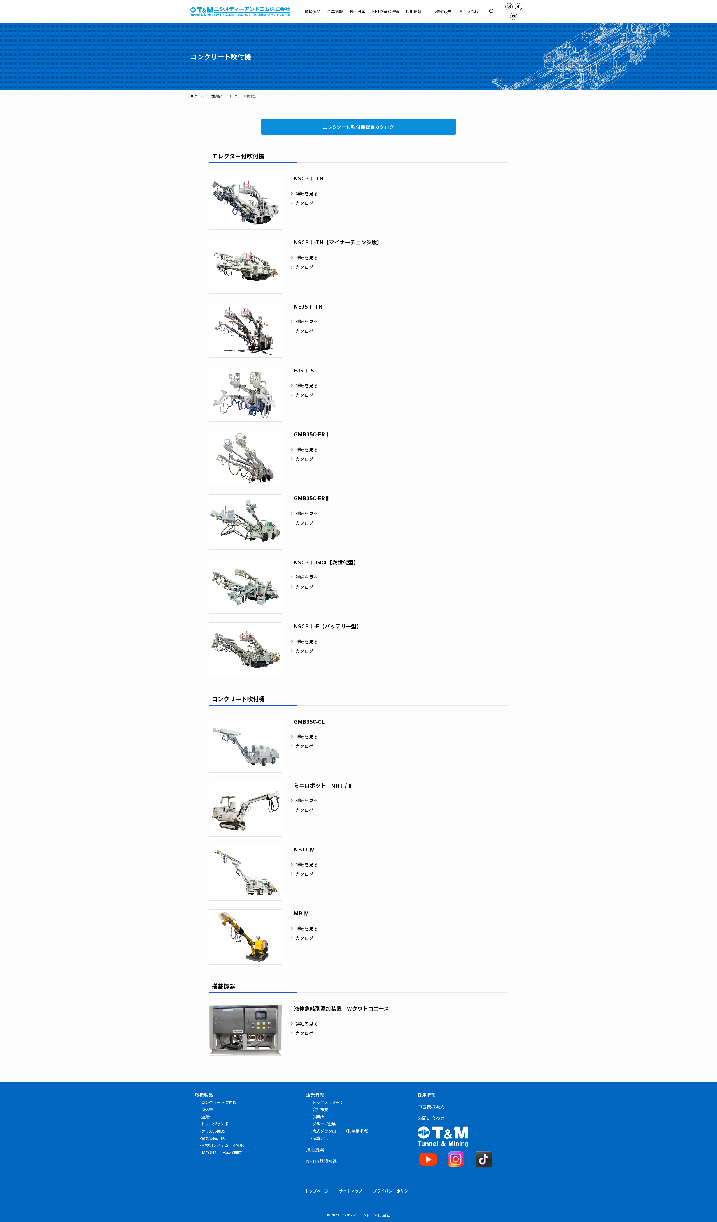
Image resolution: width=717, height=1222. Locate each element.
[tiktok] (518, 6)
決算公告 (320, 1138)
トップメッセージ (328, 1102)
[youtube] (513, 16)
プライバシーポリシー (392, 1191)
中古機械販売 (431, 1106)
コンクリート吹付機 (218, 1102)
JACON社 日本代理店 (221, 1152)
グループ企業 (324, 1123)
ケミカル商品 (213, 1131)
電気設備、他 (213, 1138)
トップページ (317, 1191)
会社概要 (320, 1109)
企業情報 (315, 1094)
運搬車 (207, 1116)
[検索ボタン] (491, 11)
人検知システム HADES (223, 1145)
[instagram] (509, 6)
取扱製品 (204, 1094)
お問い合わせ (431, 1118)
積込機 (207, 1109)
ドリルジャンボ (214, 1123)
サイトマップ (350, 1191)
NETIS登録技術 (321, 1161)
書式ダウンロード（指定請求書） (341, 1131)
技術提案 (315, 1149)
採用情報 (427, 1094)
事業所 (318, 1116)
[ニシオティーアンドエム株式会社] (240, 11)
